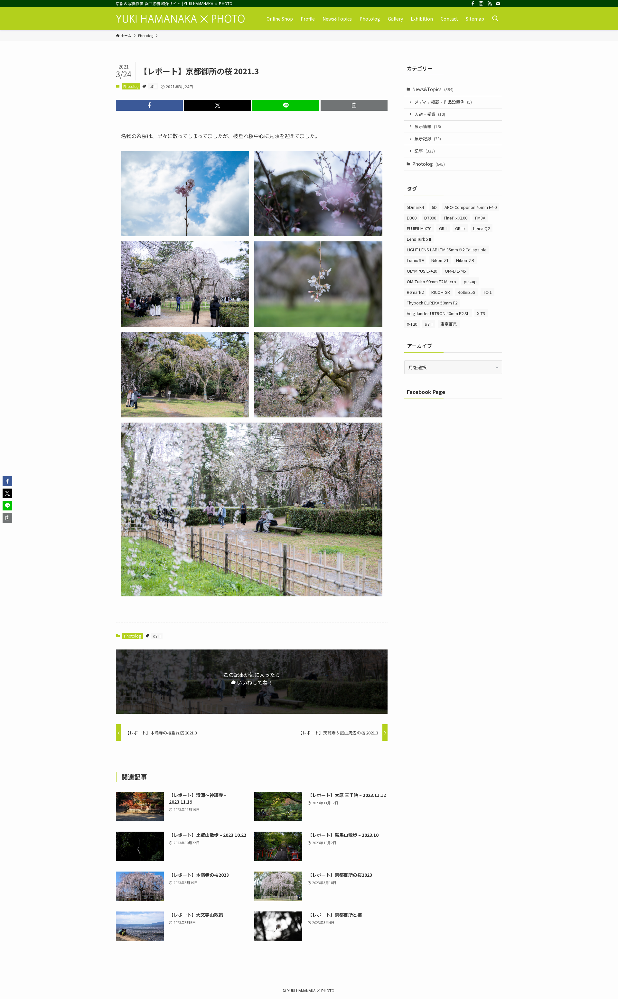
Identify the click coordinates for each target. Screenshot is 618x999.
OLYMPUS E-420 (422, 271)
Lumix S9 (415, 260)
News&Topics (433, 89)
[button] (149, 105)
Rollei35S (466, 292)
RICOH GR (440, 292)
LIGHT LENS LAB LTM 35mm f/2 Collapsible (447, 250)
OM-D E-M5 (455, 271)
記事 (425, 151)
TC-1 (487, 292)
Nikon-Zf (439, 260)
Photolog (130, 86)
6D (434, 207)
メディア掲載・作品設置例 (443, 102)
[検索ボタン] (495, 18)
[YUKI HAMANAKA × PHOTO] (180, 18)
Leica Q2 (481, 228)
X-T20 (412, 324)
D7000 (430, 218)
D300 (412, 218)
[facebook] (473, 3)
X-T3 (481, 313)
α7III (153, 86)
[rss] (489, 3)
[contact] (498, 3)
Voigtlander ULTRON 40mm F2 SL (438, 313)
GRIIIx (460, 228)
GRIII (443, 228)
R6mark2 (415, 292)
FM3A (480, 218)
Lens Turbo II (419, 239)
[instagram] (481, 3)
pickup (470, 281)
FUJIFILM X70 (419, 228)
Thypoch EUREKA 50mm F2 (432, 303)
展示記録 (428, 138)
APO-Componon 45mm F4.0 (471, 207)
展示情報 (428, 126)
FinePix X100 (455, 218)
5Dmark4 (415, 207)
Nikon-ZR (465, 260)
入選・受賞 (430, 114)
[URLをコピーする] (354, 105)
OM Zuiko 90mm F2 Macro (431, 281)
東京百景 (448, 324)
